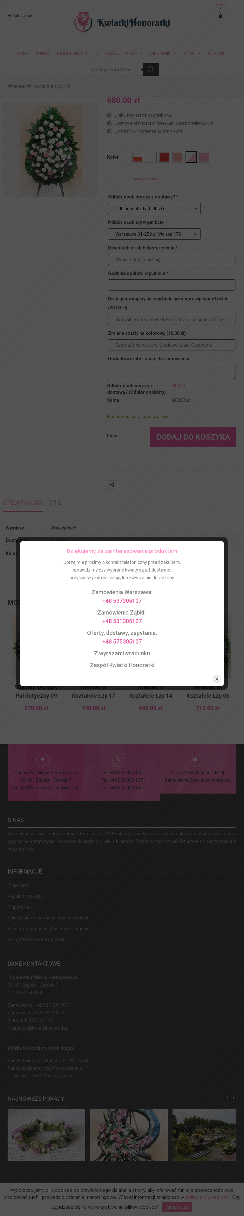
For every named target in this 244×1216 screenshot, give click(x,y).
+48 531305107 (122, 621)
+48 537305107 (122, 600)
